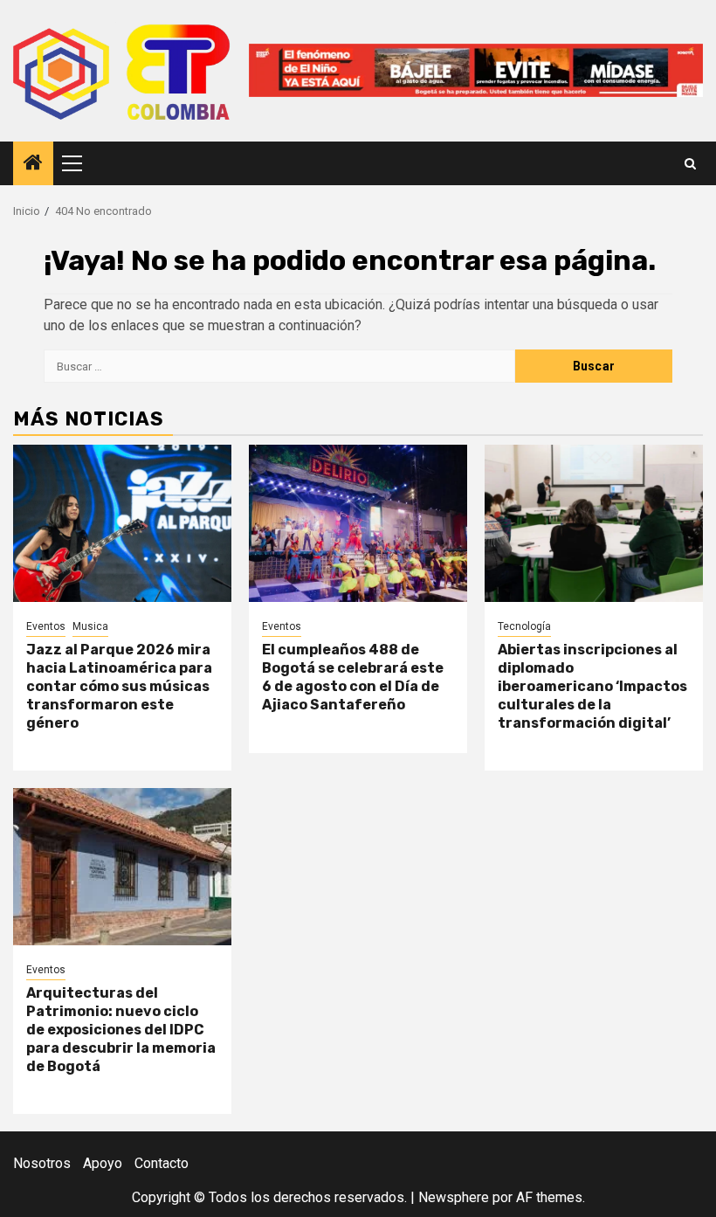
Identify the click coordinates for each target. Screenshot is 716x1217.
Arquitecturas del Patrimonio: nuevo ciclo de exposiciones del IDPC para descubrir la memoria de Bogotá (121, 1029)
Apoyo (102, 1163)
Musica (90, 626)
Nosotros (42, 1163)
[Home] (33, 164)
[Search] (690, 164)
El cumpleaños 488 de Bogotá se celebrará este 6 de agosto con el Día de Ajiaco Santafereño (353, 676)
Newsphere (453, 1197)
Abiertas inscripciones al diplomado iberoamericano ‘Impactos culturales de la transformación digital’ (592, 685)
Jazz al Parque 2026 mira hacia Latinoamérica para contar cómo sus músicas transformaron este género (119, 685)
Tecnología (524, 626)
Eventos (45, 626)
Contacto (161, 1163)
